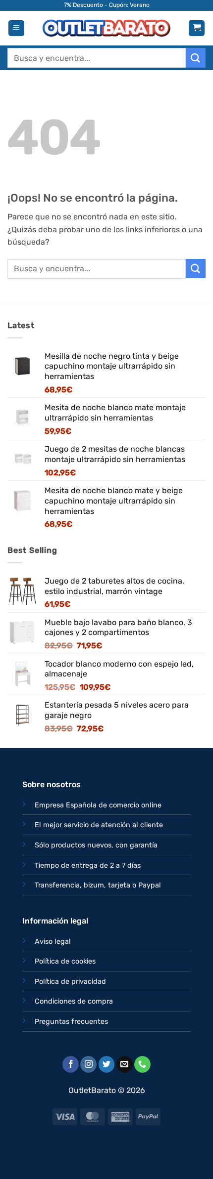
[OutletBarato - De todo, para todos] (106, 28)
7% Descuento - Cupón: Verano (107, 4)
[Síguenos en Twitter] (107, 1064)
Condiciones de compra (74, 1001)
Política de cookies (65, 961)
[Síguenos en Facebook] (70, 1064)
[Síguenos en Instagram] (88, 1064)
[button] (16, 28)
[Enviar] (196, 57)
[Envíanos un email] (124, 1064)
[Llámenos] (142, 1064)
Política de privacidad (70, 981)
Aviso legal (53, 941)
